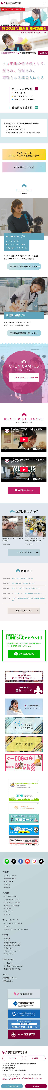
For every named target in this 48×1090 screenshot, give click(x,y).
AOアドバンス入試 (10, 896)
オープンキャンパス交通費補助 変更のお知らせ (27, 593)
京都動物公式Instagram (34, 861)
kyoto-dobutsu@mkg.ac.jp (16, 1070)
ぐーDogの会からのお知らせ (13, 966)
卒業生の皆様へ (8, 959)
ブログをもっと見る (24, 552)
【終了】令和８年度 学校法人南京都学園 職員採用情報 (28, 599)
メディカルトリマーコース (24, 99)
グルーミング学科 (22, 89)
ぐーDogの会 (8, 963)
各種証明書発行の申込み (12, 969)
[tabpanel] (24, 31)
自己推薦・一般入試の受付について (23, 578)
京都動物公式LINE (7, 861)
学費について (8, 911)
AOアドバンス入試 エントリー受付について (26, 588)
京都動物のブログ (9, 978)
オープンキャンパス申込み (13, 923)
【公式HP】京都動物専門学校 (10, 4)
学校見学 (7, 926)
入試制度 (5, 893)
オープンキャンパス (10, 920)
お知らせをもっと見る (24, 611)
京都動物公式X (13, 861)
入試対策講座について (11, 899)
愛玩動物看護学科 (22, 107)
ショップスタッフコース (23, 96)
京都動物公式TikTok (41, 861)
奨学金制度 (8, 908)
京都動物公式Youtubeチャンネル (27, 861)
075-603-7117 (10, 1068)
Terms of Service (10, 1076)
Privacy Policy (37, 1074)
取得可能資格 (8, 881)
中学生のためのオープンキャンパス (16, 929)
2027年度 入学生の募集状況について (23, 583)
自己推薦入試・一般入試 (12, 902)
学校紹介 (5, 935)
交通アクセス (8, 948)
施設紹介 (7, 887)
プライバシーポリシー (11, 951)
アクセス (13, 1058)
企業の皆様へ (7, 981)
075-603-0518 (10, 1065)
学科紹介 (5, 872)
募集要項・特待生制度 (11, 905)
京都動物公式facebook (20, 861)
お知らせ (5, 974)
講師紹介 (7, 884)
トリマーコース (19, 93)
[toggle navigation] (44, 3)
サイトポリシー (9, 954)
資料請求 (7, 914)
